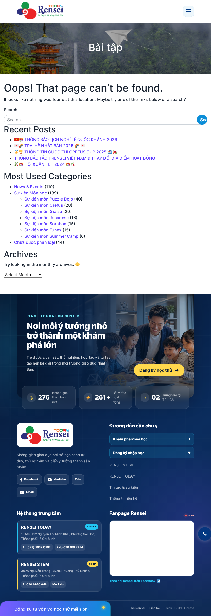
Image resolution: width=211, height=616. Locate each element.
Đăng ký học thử (159, 370)
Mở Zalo (58, 584)
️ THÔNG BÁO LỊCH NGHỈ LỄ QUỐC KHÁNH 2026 (70, 139)
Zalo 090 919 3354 (70, 547)
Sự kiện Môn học (30, 192)
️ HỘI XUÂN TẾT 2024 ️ (44, 164)
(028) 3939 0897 (38, 547)
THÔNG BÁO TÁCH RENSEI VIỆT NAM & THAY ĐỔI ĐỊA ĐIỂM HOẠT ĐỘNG (84, 158)
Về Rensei (138, 608)
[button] (188, 11)
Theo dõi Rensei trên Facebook (132, 581)
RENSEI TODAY (122, 476)
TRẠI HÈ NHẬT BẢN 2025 (48, 145)
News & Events (28, 186)
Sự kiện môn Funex (42, 229)
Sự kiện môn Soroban (45, 223)
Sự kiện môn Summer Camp (51, 236)
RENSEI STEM (121, 465)
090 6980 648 (36, 584)
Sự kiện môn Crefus (43, 205)
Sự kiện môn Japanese (46, 217)
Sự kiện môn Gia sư (43, 211)
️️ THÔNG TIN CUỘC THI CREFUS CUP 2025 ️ (65, 151)
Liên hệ (154, 608)
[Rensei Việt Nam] (40, 10)
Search (10, 109)
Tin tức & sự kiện (123, 487)
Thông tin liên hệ (123, 498)
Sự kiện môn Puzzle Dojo (48, 199)
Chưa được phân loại (34, 242)
